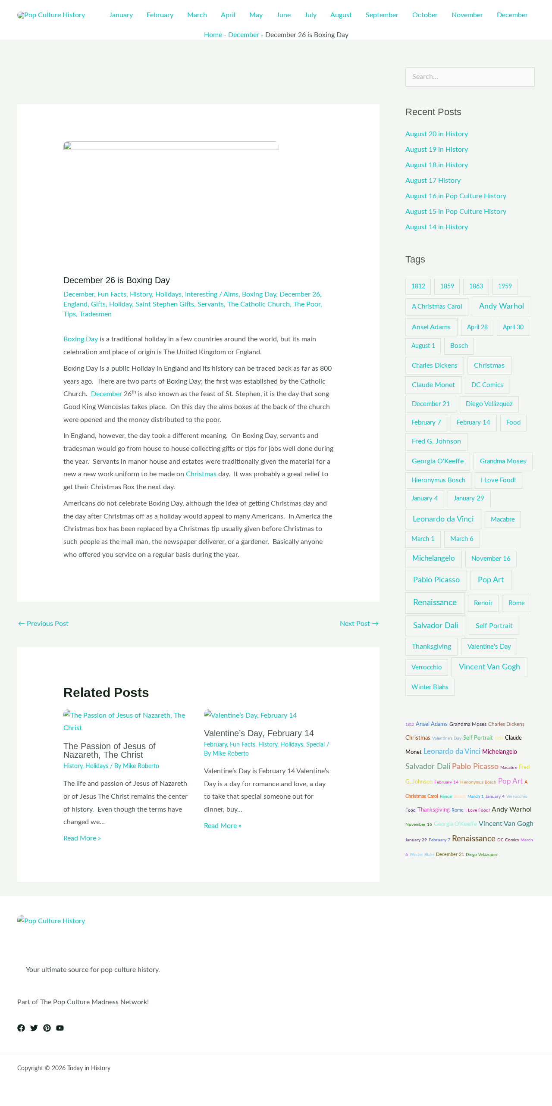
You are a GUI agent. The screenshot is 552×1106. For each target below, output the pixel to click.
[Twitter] (34, 1028)
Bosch (459, 346)
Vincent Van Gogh (489, 667)
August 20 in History (436, 134)
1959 (505, 287)
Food (513, 422)
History (141, 294)
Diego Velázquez (489, 404)
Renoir (483, 603)
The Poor (306, 304)
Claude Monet (433, 384)
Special (315, 745)
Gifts (98, 304)
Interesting (201, 294)
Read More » (82, 838)
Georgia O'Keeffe (438, 461)
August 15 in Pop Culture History (455, 211)
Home (213, 34)
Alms (230, 294)
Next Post (359, 623)
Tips (69, 314)
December (243, 34)
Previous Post (43, 623)
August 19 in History (436, 149)
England (75, 304)
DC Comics (487, 385)
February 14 (473, 422)
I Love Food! (498, 480)
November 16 (491, 559)
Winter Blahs (429, 687)
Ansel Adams (431, 327)
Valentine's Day (489, 647)
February (215, 745)
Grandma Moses (503, 461)
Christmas (201, 474)
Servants (211, 304)
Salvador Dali (435, 626)
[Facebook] (21, 1028)
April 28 (477, 328)
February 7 (426, 422)
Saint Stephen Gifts (164, 304)
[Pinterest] (47, 1028)
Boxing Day (259, 294)
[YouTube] (60, 1028)
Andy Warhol (501, 306)
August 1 (423, 346)
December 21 (431, 404)
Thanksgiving (431, 646)
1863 (476, 287)
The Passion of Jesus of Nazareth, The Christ (109, 750)
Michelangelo (433, 558)
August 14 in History (436, 227)
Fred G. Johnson (436, 441)
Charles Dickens (435, 365)
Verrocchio (426, 667)
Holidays (168, 294)
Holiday (120, 304)
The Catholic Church (258, 304)
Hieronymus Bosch (438, 480)
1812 (418, 287)
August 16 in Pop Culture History (455, 196)
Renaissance (435, 603)
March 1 (423, 539)
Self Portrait (494, 625)
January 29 (469, 498)
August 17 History (433, 180)
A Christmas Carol (437, 306)
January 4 (424, 498)
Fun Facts (111, 294)
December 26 (299, 294)
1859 (447, 287)
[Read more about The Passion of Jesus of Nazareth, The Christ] (128, 721)
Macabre (503, 519)
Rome (516, 603)
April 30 (513, 328)
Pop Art (491, 580)
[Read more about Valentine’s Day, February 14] (250, 715)
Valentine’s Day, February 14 (259, 733)
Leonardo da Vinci (443, 519)
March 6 (462, 539)
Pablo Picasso (436, 580)
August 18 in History (436, 165)
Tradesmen (95, 314)
